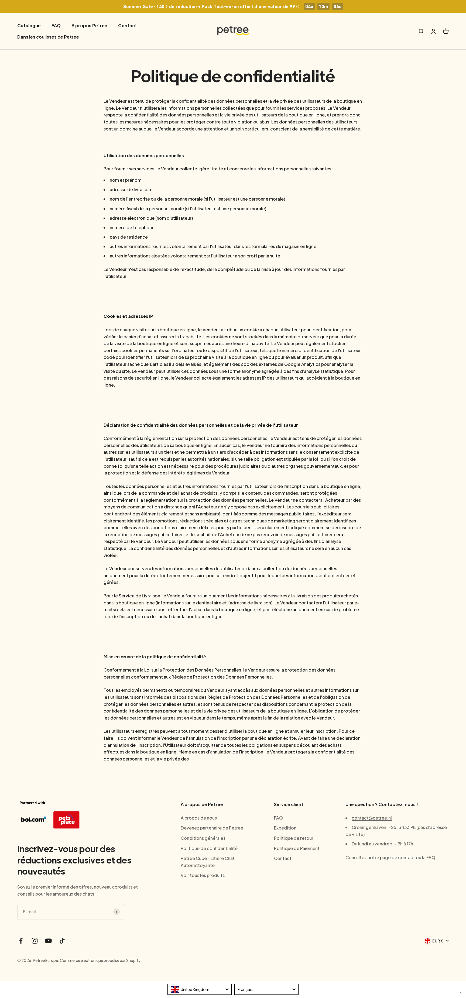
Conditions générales (203, 838)
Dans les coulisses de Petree (48, 37)
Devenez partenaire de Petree (212, 828)
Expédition (285, 828)
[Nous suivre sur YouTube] (48, 940)
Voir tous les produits (203, 875)
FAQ (56, 25)
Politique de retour (293, 838)
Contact (127, 25)
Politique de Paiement (297, 848)
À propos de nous (199, 818)
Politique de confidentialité (209, 848)
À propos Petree (89, 25)
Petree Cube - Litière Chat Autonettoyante (208, 861)
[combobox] (199, 989)
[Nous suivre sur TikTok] (62, 940)
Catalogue (29, 25)
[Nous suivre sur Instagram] (34, 940)
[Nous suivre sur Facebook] (21, 940)
